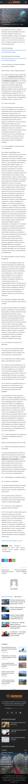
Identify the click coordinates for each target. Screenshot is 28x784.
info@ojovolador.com (17, 708)
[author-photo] (14, 586)
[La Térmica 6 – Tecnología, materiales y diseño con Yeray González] (5, 633)
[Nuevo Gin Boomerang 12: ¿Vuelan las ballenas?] (5, 609)
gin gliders (4, 549)
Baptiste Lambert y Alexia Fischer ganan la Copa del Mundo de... (8, 673)
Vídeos (3, 603)
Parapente (7, 6)
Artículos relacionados (7, 596)
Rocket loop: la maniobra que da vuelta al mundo (7, 571)
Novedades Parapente (16, 6)
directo (12, 547)
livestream (16, 549)
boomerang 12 (17, 545)
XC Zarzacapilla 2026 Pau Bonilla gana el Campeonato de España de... (9, 665)
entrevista (22, 547)
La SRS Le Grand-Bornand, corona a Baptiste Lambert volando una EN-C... (8, 681)
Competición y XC (5, 618)
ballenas (10, 545)
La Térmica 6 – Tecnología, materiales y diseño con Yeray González (18, 633)
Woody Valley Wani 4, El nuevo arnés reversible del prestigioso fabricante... (9, 649)
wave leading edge (6, 551)
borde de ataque (5, 547)
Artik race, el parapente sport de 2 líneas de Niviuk (20, 571)
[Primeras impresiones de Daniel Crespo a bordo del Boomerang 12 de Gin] (5, 602)
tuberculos (22, 549)
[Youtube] (20, 712)
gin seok (10, 549)
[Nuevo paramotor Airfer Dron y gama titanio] (5, 724)
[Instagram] (11, 712)
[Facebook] (3, 560)
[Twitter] (6, 560)
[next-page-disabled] (5, 639)
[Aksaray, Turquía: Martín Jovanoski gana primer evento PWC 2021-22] (5, 617)
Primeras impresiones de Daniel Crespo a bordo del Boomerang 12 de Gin (17, 601)
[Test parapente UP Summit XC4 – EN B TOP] (5, 732)
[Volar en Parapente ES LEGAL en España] (5, 739)
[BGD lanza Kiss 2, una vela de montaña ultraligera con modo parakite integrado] (22, 658)
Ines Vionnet (6, 24)
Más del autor (18, 596)
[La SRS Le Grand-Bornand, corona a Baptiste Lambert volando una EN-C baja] (22, 682)
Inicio (2, 6)
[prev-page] (3, 639)
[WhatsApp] (13, 560)
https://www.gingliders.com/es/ (13, 540)
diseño (17, 547)
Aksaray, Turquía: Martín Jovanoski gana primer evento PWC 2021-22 (17, 616)
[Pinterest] (10, 560)
